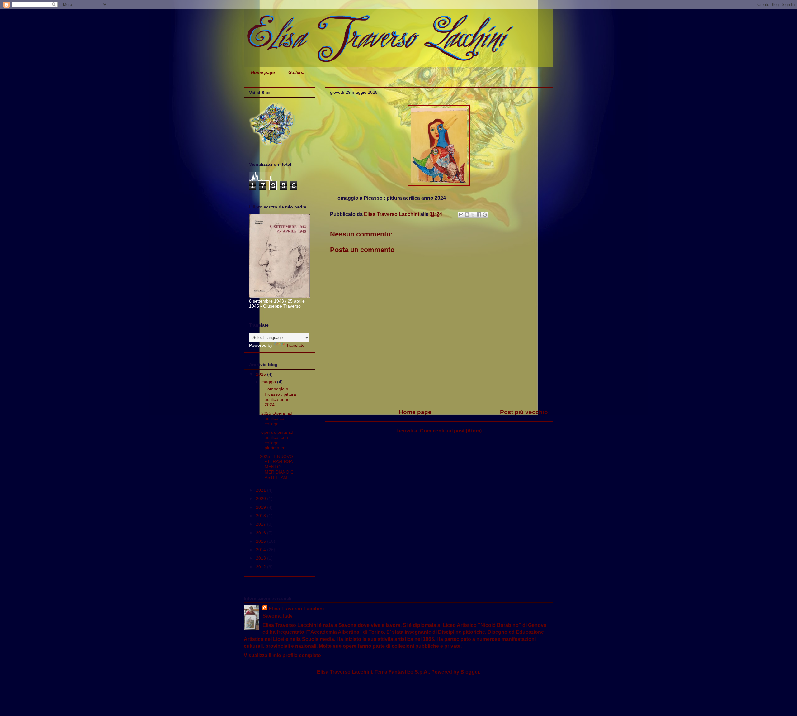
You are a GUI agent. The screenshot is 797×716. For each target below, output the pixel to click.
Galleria (296, 72)
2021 (261, 490)
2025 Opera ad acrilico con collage (276, 418)
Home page (263, 72)
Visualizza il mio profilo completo (282, 655)
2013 (261, 558)
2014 (261, 549)
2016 (261, 532)
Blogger (469, 672)
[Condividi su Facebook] (479, 215)
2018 (261, 515)
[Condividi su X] (473, 215)
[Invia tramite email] (461, 215)
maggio (269, 381)
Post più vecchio (524, 412)
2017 (261, 524)
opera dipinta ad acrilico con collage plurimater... (276, 440)
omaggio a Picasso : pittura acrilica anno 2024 (278, 396)
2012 (261, 566)
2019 (261, 507)
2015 (261, 541)
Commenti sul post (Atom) (451, 430)
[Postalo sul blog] (467, 215)
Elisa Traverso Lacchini (296, 608)
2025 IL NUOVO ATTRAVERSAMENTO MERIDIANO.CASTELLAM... (277, 467)
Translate (295, 345)
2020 (261, 498)
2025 (261, 374)
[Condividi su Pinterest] (485, 215)
